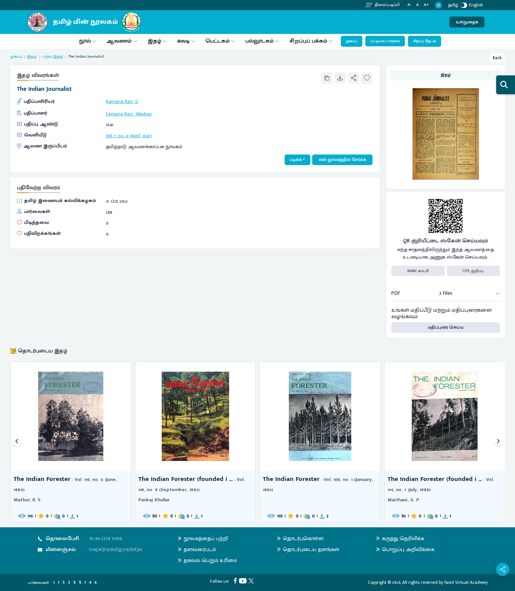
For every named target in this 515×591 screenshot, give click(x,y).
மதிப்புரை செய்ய (446, 327)
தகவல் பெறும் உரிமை (210, 560)
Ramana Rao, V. (122, 102)
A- (409, 5)
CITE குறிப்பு (473, 271)
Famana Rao (119, 114)
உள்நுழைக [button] (467, 22)
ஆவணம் (120, 41)
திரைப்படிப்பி (387, 5)
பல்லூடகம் (259, 41)
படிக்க (296, 159)
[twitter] (252, 580)
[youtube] (243, 580)
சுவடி (183, 41)
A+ (426, 5)
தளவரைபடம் (200, 549)
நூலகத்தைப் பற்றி (206, 538)
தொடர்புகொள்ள (303, 538)
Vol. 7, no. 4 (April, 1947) (129, 136)
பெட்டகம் (217, 41)
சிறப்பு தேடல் (424, 41)
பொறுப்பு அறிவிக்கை (408, 549)
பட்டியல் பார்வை (385, 41)
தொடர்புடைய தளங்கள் (311, 549)
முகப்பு (351, 41)
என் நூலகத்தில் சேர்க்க (342, 159)
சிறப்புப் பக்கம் (308, 41)
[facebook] (236, 580)
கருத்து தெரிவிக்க (403, 538)
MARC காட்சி (418, 271)
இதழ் (154, 41)
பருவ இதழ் (52, 57)
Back (497, 57)
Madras (144, 114)
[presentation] (16, 442)
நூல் (85, 41)
